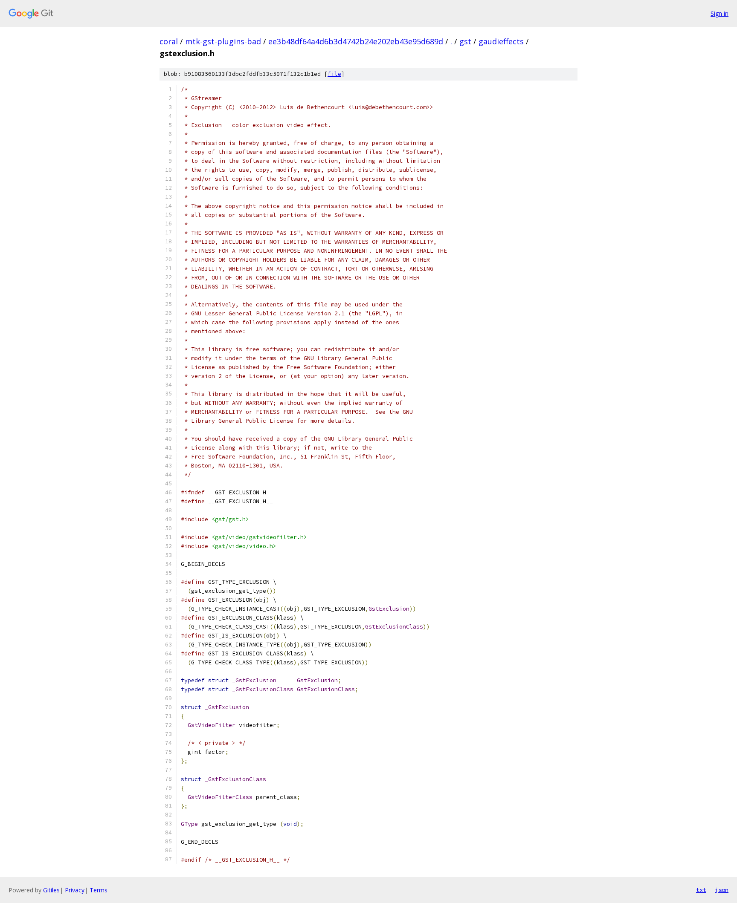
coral (169, 41)
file (334, 74)
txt (701, 890)
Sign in (719, 13)
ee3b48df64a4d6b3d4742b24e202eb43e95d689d (355, 41)
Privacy (74, 890)
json (721, 890)
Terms (98, 890)
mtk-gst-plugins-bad (223, 41)
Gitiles (51, 890)
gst (465, 41)
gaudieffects (501, 41)
